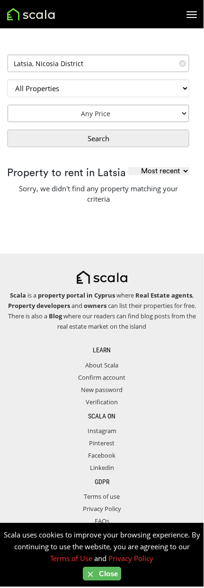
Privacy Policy (102, 508)
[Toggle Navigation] (191, 14)
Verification (102, 402)
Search (98, 138)
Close (107, 574)
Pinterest (102, 443)
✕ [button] (182, 63)
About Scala (101, 365)
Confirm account (101, 377)
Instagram (102, 430)
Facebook (101, 455)
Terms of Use (71, 558)
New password (102, 389)
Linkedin (102, 467)
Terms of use (102, 496)
